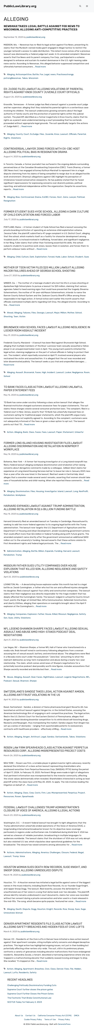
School (71, 256)
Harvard (67, 551)
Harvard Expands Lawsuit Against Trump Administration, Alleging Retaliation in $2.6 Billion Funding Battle (44, 507)
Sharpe (33, 681)
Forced (51, 256)
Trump (19, 555)
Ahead (10, 312)
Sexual (16, 681)
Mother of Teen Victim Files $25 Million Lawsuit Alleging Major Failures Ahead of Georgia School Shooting (44, 269)
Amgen (26, 736)
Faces (38, 372)
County (19, 134)
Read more (40, 66)
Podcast (8, 681)
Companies (21, 614)
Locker (68, 372)
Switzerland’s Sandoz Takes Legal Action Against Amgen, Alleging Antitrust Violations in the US (44, 693)
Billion (41, 551)
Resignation (9, 200)
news (53, 74)
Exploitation (41, 256)
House (48, 614)
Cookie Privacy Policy (33, 1019)
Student (79, 256)
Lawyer (72, 197)
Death (19, 909)
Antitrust (35, 736)
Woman (19, 913)
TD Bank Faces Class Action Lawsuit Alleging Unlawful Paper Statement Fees (43, 388)
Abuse (10, 677)
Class (31, 432)
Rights (7, 138)
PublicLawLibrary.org (20, 6)
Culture (25, 256)
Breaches (39, 969)
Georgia (40, 312)
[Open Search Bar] (80, 6)
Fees (44, 432)
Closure (65, 852)
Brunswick (29, 372)
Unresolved (9, 913)
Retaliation (9, 495)
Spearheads (28, 796)
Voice (22, 856)
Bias (18, 197)
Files (42, 134)
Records (58, 909)
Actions (10, 852)
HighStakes (48, 677)
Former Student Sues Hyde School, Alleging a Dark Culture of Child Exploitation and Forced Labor (46, 213)
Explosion (32, 614)
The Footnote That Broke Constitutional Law (29, 998)
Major (56, 312)
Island (60, 491)
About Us (19, 1015)
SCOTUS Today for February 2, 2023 (24, 1002)
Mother (70, 312)
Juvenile (49, 134)
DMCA (76, 1015)
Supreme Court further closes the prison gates (30, 989)
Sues (86, 256)
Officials (73, 134)
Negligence (77, 372)
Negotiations (78, 677)
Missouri (62, 614)
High (44, 372)
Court (26, 134)
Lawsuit (64, 134)
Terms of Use (50, 1019)
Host (59, 197)
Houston (41, 909)
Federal (73, 852)
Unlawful (79, 432)
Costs (38, 792)
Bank (25, 432)
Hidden (77, 969)
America (45, 852)
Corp (31, 792)
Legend (67, 677)
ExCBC (45, 197)
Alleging (11, 74)
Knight (50, 909)
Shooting (8, 316)
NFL (88, 677)
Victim (22, 316)
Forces (53, 197)
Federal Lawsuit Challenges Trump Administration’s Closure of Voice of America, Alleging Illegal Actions (42, 809)
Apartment (28, 969)
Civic (47, 969)
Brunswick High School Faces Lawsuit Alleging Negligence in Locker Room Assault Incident (47, 329)
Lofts (15, 972)
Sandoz (50, 736)
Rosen (18, 796)
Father (41, 614)
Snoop (71, 909)
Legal (46, 74)
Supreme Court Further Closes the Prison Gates (30, 993)
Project (81, 792)
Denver (60, 969)
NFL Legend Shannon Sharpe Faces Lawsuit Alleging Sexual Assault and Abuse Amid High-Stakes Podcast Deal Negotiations (46, 632)
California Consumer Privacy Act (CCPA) (54, 1015)
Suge (83, 909)
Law (49, 792)
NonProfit (83, 491)
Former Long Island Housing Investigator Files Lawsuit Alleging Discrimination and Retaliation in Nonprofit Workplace (43, 446)
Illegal (81, 852)
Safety (82, 614)
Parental (82, 134)
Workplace (21, 495)
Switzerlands (61, 736)
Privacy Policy (64, 1019)
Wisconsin (33, 78)
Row (65, 909)
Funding (58, 551)
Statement (68, 432)
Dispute (26, 909)
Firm (43, 792)
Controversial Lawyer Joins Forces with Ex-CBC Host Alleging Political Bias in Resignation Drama (42, 150)
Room (87, 372)
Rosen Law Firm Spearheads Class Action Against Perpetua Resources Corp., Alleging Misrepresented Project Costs (46, 749)
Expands (49, 551)
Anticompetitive (24, 74)
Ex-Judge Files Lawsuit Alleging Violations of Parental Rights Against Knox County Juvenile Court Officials (43, 90)
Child (18, 256)
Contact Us (30, 1015)
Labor (64, 256)
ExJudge (34, 134)
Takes (25, 78)
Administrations (23, 852)
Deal (33, 677)
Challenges (55, 852)
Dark (32, 256)
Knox (56, 134)
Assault (19, 372)
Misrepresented (59, 792)
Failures (26, 312)
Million (63, 312)
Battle (36, 74)
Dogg (33, 909)
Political (81, 197)
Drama (38, 197)
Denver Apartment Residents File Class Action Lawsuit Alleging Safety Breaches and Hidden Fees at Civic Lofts (44, 925)
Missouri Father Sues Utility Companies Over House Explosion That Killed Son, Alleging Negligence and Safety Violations (45, 569)
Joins (65, 197)
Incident (51, 372)
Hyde (57, 256)
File (71, 969)
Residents (24, 972)
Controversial (27, 197)
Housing (40, 491)
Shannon (24, 681)
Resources (9, 796)
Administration (14, 551)
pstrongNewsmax (12, 78)
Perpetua (72, 792)
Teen (15, 316)
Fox (41, 74)
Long (75, 491)
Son (5, 618)
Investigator (51, 491)
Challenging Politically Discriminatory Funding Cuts (31, 985)
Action (10, 432)
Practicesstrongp (65, 74)
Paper (59, 432)
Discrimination (23, 491)
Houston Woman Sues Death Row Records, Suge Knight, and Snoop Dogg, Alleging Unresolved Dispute (45, 868)
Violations (16, 138)
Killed (54, 614)
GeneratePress (64, 1024)
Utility (17, 618)
